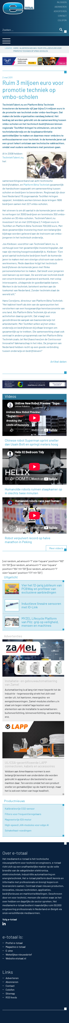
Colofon (62, 20)
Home (15, 48)
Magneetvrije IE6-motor (18, 819)
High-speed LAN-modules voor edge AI (27, 824)
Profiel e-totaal (14, 942)
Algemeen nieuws (28, 48)
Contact (62, 15)
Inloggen (62, 2)
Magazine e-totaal (16, 946)
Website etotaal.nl (16, 958)
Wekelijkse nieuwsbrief (19, 954)
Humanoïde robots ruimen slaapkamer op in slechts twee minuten (33, 491)
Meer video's (56, 548)
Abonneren (61, 6)
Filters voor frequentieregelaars (23, 814)
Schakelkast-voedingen (18, 830)
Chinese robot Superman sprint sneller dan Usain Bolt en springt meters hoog (32, 442)
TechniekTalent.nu (12, 157)
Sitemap (10, 993)
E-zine (9, 950)
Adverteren (60, 11)
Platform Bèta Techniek (36, 184)
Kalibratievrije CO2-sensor (20, 808)
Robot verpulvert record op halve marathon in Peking (27, 540)
